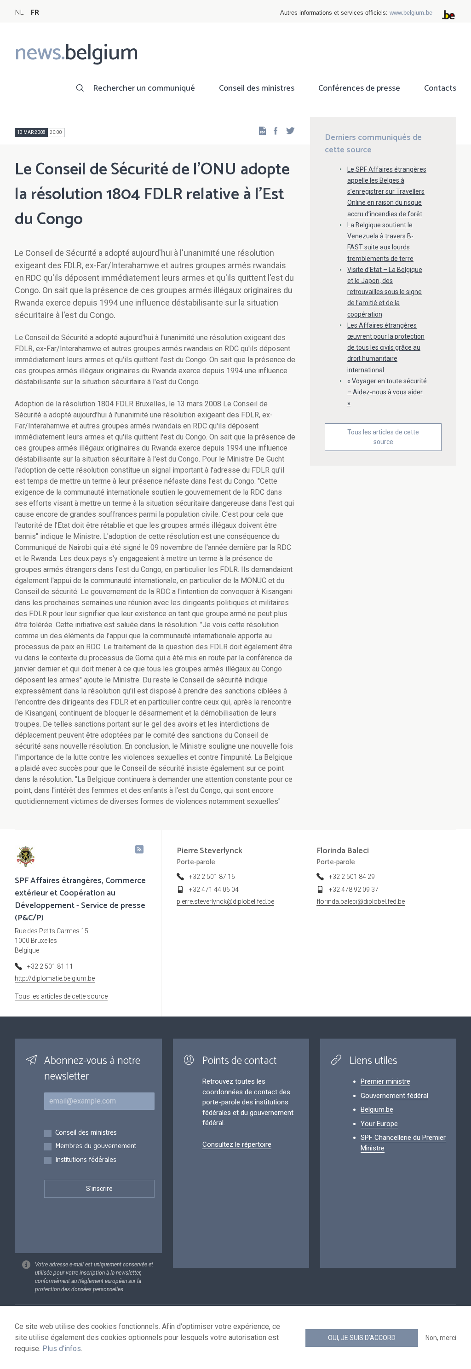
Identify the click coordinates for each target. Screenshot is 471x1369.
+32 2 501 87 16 (212, 876)
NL (19, 12)
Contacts (440, 88)
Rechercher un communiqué (144, 88)
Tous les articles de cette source (383, 436)
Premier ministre (385, 1081)
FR (35, 12)
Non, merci (440, 1337)
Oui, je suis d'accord (362, 1337)
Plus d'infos (61, 1348)
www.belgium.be (411, 12)
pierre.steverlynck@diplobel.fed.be (225, 901)
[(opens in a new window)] (273, 130)
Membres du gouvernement (95, 1146)
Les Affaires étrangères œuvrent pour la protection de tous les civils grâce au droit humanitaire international (386, 348)
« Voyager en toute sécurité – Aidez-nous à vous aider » (387, 392)
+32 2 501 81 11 (50, 966)
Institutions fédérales (85, 1160)
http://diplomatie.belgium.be (55, 978)
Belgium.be (377, 1109)
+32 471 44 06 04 (214, 889)
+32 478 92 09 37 (354, 889)
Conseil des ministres (256, 88)
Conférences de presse (359, 88)
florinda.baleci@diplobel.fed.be (360, 901)
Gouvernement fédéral (394, 1096)
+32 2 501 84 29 (352, 876)
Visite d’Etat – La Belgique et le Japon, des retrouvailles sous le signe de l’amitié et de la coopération (384, 292)
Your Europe (379, 1124)
